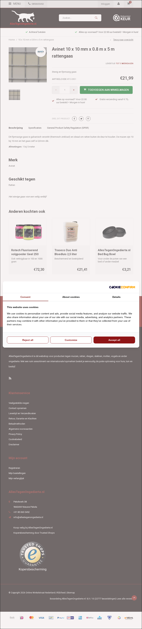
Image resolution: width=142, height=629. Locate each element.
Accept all (114, 340)
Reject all (27, 340)
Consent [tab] (25, 297)
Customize (71, 340)
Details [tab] (116, 297)
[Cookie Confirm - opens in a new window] (122, 287)
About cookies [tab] (71, 297)
